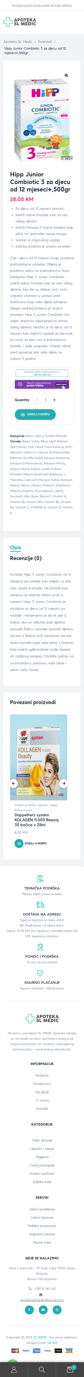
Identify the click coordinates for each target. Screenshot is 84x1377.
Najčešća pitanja (42, 1234)
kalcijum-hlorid (54, 463)
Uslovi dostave (42, 1217)
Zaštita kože (42, 1182)
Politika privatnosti (42, 1226)
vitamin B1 (17, 502)
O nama (42, 1100)
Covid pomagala (42, 1165)
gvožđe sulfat (32, 458)
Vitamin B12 (34, 502)
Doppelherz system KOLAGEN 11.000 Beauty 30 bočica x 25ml (37, 820)
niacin (25, 485)
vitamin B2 (51, 502)
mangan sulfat (49, 480)
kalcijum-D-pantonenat (26, 463)
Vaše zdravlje (42, 1140)
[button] (66, 75)
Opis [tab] (15, 547)
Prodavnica (42, 1084)
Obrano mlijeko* (42, 485)
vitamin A (59, 496)
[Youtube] (43, 1309)
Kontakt (42, 1109)
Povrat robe (42, 1242)
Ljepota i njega (47, 805)
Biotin (22, 447)
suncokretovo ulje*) (48, 491)
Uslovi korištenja (42, 1209)
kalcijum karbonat (56, 458)
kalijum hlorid (19, 469)
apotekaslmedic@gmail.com (42, 1300)
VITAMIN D (38, 507)
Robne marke (23, 810)
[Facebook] (29, 1309)
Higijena (42, 1157)
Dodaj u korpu (38, 414)
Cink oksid (35, 447)
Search (42, 1369)
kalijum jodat (40, 469)
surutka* (16, 496)
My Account (14, 1369)
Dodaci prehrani (56, 436)
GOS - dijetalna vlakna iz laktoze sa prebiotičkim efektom (41, 452)
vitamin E (54, 507)
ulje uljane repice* (37, 496)
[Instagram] (57, 1309)
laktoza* (30, 480)
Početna (42, 1075)
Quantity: (22, 400)
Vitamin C (22, 507)
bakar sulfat (30, 441)
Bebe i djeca (34, 436)
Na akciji (42, 1092)
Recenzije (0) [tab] (26, 558)
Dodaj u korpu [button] (36, 843)
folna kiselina (54, 447)
